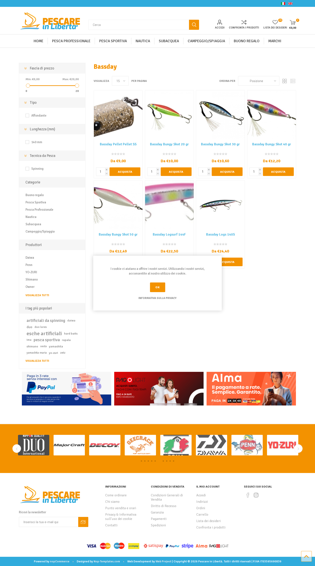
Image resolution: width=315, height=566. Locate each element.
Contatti (111, 525)
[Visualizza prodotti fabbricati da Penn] (211, 445)
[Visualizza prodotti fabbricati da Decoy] (69, 445)
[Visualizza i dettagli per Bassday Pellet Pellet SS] (118, 114)
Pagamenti (158, 519)
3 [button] (148, 461)
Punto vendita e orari (120, 508)
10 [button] (173, 461)
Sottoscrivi (83, 522)
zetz (62, 352)
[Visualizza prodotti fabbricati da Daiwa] (176, 445)
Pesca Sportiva (36, 202)
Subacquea (33, 224)
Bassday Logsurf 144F (169, 234)
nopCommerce (59, 561)
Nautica (31, 217)
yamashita (56, 346)
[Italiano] (283, 3)
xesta (43, 346)
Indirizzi (202, 502)
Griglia (285, 81)
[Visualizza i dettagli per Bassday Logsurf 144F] (169, 204)
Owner (30, 287)
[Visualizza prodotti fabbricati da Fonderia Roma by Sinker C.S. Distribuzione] (140, 445)
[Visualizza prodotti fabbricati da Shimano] (282, 445)
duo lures (40, 327)
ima (29, 340)
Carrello (202, 514)
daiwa (71, 320)
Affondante (38, 115)
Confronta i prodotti (244, 27)
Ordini (200, 508)
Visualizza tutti (37, 295)
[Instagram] (256, 495)
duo (29, 327)
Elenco (293, 81)
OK (157, 287)
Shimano (32, 279)
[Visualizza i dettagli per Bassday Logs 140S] (220, 204)
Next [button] (298, 448)
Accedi (220, 27)
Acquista (125, 172)
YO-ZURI (31, 272)
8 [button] (166, 461)
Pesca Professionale (39, 210)
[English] (290, 3)
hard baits (71, 333)
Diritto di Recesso (163, 506)
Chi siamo (112, 502)
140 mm (36, 142)
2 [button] (145, 461)
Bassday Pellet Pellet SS (118, 144)
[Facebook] (247, 495)
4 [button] (151, 461)
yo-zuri (53, 353)
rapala (66, 340)
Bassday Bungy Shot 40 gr (271, 144)
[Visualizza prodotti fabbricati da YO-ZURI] (247, 445)
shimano (32, 346)
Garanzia (157, 512)
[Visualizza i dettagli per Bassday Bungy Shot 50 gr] (118, 204)
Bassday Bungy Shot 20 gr (169, 144)
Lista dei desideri (208, 521)
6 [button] (158, 461)
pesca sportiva (47, 339)
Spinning (37, 169)
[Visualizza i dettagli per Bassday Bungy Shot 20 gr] (169, 114)
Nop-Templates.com (107, 561)
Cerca (194, 25)
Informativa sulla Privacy (157, 298)
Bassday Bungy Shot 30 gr (220, 144)
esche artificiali (44, 333)
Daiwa (30, 258)
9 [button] (170, 461)
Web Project (163, 561)
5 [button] (155, 461)
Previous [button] (16, 448)
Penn (29, 265)
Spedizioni (158, 525)
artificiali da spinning (46, 320)
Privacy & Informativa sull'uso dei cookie (120, 516)
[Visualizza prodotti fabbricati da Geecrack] (104, 445)
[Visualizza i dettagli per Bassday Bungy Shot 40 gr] (271, 114)
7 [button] (162, 461)
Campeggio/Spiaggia (40, 231)
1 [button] (141, 461)
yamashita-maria (37, 352)
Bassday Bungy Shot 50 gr (118, 234)
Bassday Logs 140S (220, 234)
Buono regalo (35, 195)
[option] (33, 445)
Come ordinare (116, 495)
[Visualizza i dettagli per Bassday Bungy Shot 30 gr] (220, 114)
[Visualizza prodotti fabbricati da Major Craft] (33, 445)
